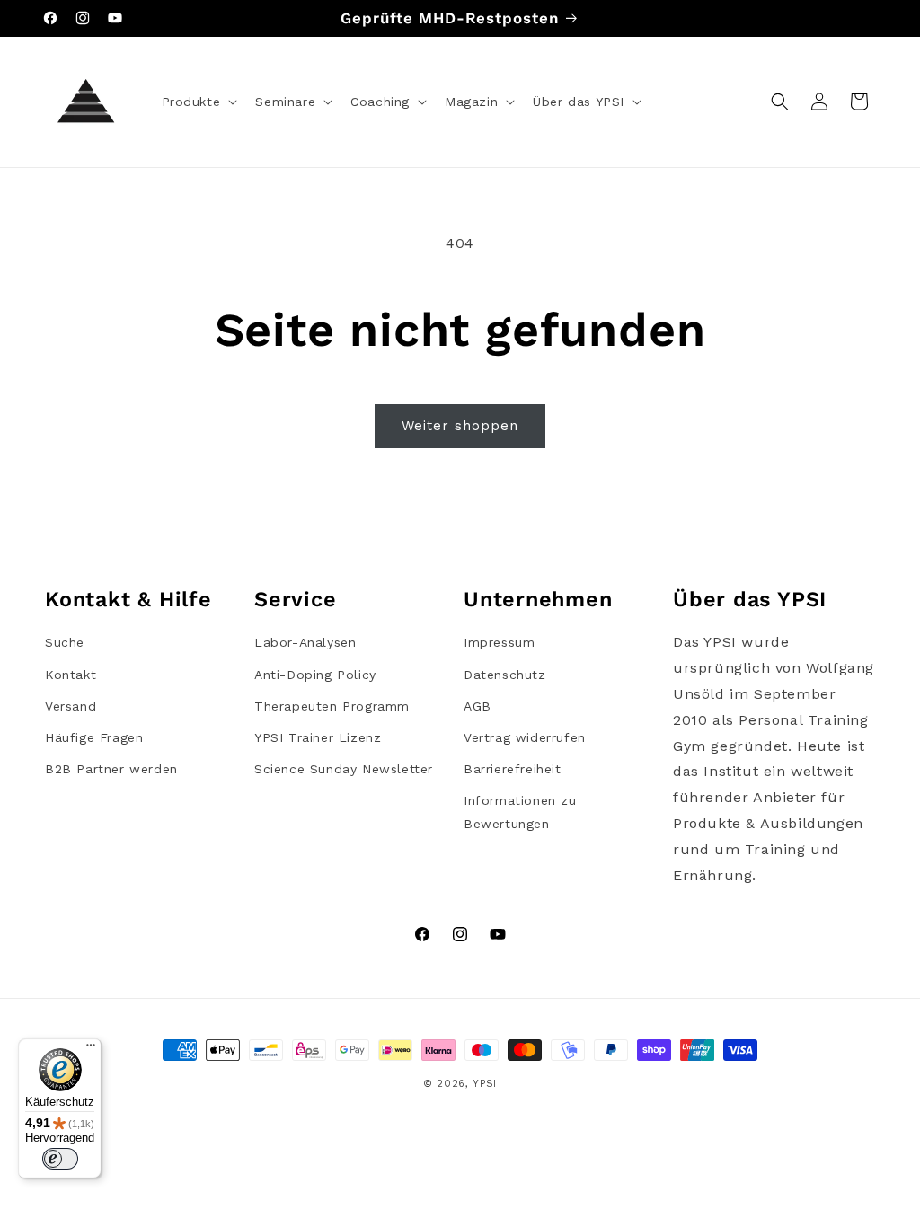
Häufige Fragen (94, 737)
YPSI (485, 1084)
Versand (70, 706)
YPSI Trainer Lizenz (317, 737)
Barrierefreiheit (513, 769)
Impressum (499, 642)
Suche (64, 642)
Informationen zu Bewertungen (520, 811)
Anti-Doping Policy (315, 674)
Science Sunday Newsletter (343, 769)
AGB (477, 706)
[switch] (60, 1159)
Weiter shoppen (460, 426)
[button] (198, 101)
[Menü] (91, 1049)
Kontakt (70, 674)
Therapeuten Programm (332, 706)
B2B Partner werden (111, 769)
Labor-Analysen (305, 642)
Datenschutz (505, 674)
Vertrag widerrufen (525, 737)
